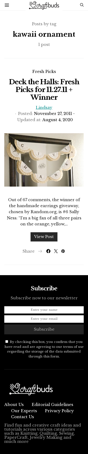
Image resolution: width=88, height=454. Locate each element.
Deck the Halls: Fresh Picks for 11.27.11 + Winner (44, 90)
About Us (14, 404)
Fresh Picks (44, 71)
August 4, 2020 (57, 119)
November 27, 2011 (53, 113)
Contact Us (22, 416)
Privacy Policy (59, 410)
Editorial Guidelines (52, 404)
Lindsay (44, 107)
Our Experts (24, 410)
